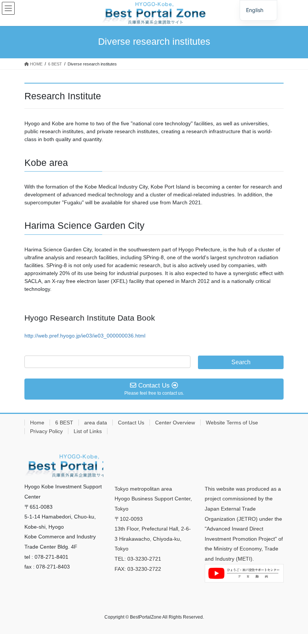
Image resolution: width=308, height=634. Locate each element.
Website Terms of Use (232, 423)
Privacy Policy (46, 431)
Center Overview (175, 423)
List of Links (88, 431)
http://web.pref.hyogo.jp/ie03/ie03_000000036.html (84, 336)
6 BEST (64, 423)
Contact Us (131, 423)
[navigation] (258, 10)
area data (95, 423)
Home (37, 423)
